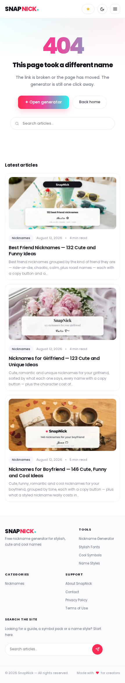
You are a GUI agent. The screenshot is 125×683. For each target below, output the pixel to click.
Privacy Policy (76, 600)
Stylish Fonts (89, 547)
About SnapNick (78, 583)
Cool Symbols (90, 555)
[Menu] (115, 9)
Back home (89, 102)
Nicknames (14, 583)
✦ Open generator (43, 102)
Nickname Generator (96, 538)
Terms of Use (76, 608)
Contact (72, 592)
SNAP (22, 9)
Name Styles (89, 563)
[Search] (97, 649)
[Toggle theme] (102, 9)
